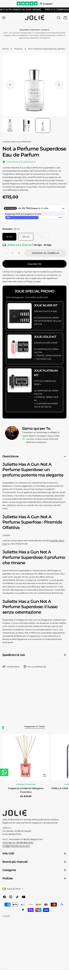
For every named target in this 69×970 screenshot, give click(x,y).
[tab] (35, 727)
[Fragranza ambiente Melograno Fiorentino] (25, 757)
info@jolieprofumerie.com (16, 846)
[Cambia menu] (3, 18)
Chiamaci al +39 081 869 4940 (17, 842)
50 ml (9, 236)
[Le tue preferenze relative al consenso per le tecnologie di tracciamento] (3, 728)
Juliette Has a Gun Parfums (16, 141)
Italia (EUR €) (14, 888)
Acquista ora (34, 264)
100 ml (25, 236)
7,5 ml (44, 238)
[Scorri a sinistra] (10, 84)
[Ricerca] (59, 18)
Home (5, 49)
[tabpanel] (34, 766)
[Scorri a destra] (59, 84)
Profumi (18, 49)
